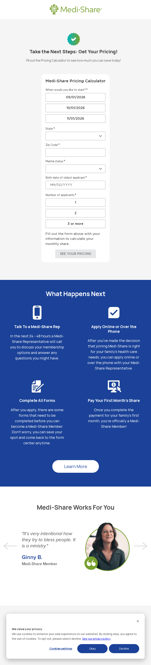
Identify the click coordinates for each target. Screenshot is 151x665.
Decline (124, 648)
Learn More (75, 466)
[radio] (75, 97)
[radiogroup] (75, 108)
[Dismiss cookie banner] (137, 621)
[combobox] (75, 136)
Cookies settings (60, 648)
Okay (92, 648)
